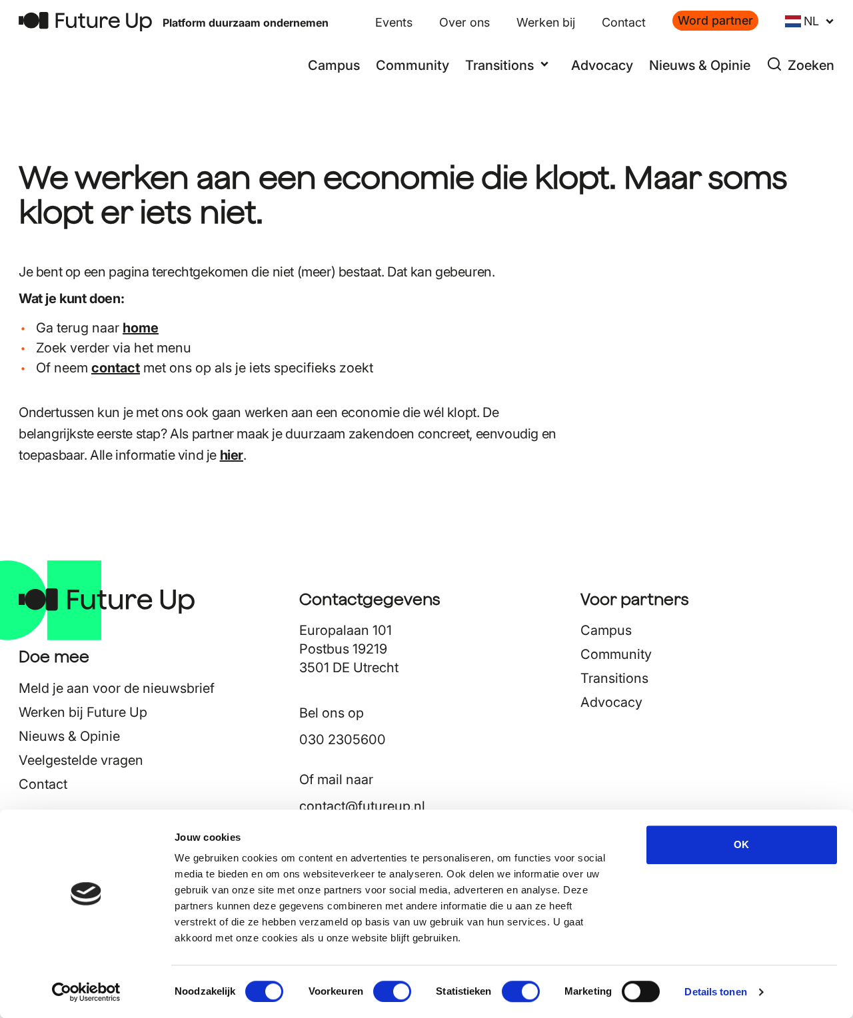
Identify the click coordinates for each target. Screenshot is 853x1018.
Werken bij (545, 22)
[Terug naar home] (85, 21)
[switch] (392, 991)
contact (115, 368)
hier (231, 455)
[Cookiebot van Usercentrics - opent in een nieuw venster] (86, 992)
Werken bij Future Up (83, 712)
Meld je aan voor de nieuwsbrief (117, 688)
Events (394, 22)
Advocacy (602, 65)
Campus (334, 65)
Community (412, 65)
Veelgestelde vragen (81, 760)
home (141, 328)
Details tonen (715, 991)
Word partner (715, 20)
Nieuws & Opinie (699, 65)
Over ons (464, 22)
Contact (624, 22)
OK (741, 844)
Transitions (614, 678)
